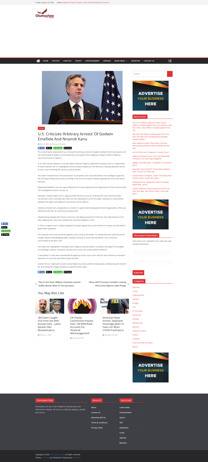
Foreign (41, 128)
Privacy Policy (97, 428)
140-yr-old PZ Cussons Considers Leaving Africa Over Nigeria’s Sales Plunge (107, 284)
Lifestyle (67, 61)
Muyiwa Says (138, 323)
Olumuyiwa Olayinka (58, 144)
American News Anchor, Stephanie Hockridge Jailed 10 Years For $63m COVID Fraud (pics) (113, 324)
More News (119, 61)
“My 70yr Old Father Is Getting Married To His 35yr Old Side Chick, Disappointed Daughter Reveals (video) (151, 136)
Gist (134, 307)
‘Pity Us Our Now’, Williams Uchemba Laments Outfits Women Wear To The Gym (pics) (59, 284)
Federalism (124, 428)
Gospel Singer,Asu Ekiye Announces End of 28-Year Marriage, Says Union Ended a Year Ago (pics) (151, 191)
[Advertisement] (104, 39)
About (93, 407)
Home (45, 61)
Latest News (125, 407)
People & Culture (139, 331)
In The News (138, 311)
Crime (135, 291)
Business (136, 287)
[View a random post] (170, 61)
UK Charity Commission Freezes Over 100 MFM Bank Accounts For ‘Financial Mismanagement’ (81, 325)
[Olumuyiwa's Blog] (38, 61)
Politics (55, 61)
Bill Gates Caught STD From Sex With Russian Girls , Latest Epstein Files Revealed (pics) (49, 324)
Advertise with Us (98, 417)
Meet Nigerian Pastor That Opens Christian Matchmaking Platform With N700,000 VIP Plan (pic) (151, 145)
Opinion (107, 61)
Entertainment (92, 61)
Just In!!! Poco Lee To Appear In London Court (81, 2)
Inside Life (137, 315)
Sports (78, 61)
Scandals (136, 339)
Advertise (135, 61)
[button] (126, 61)
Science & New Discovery (143, 343)
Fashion (136, 299)
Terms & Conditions (99, 422)
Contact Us (149, 61)
